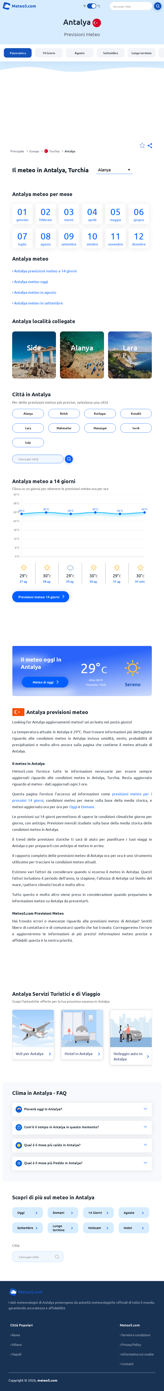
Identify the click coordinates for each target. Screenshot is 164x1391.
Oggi (73, 806)
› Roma (15, 1335)
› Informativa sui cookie (137, 1354)
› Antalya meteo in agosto (34, 292)
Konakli (136, 413)
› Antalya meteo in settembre (37, 303)
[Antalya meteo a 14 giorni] (82, 528)
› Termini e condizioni (135, 1335)
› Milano (16, 1344)
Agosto (80, 53)
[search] (157, 6)
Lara (28, 428)
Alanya (28, 413)
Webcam (94, 1228)
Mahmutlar (64, 428)
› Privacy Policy (130, 1344)
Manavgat (100, 428)
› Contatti (126, 1364)
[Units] (91, 6)
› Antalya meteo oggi (30, 281)
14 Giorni (48, 53)
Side (28, 443)
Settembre (110, 53)
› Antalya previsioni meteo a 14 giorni (44, 271)
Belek (64, 413)
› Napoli (15, 1354)
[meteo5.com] (19, 6)
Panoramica (18, 53)
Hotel (127, 1228)
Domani (87, 806)
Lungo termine (142, 53)
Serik (136, 428)
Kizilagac (100, 413)
